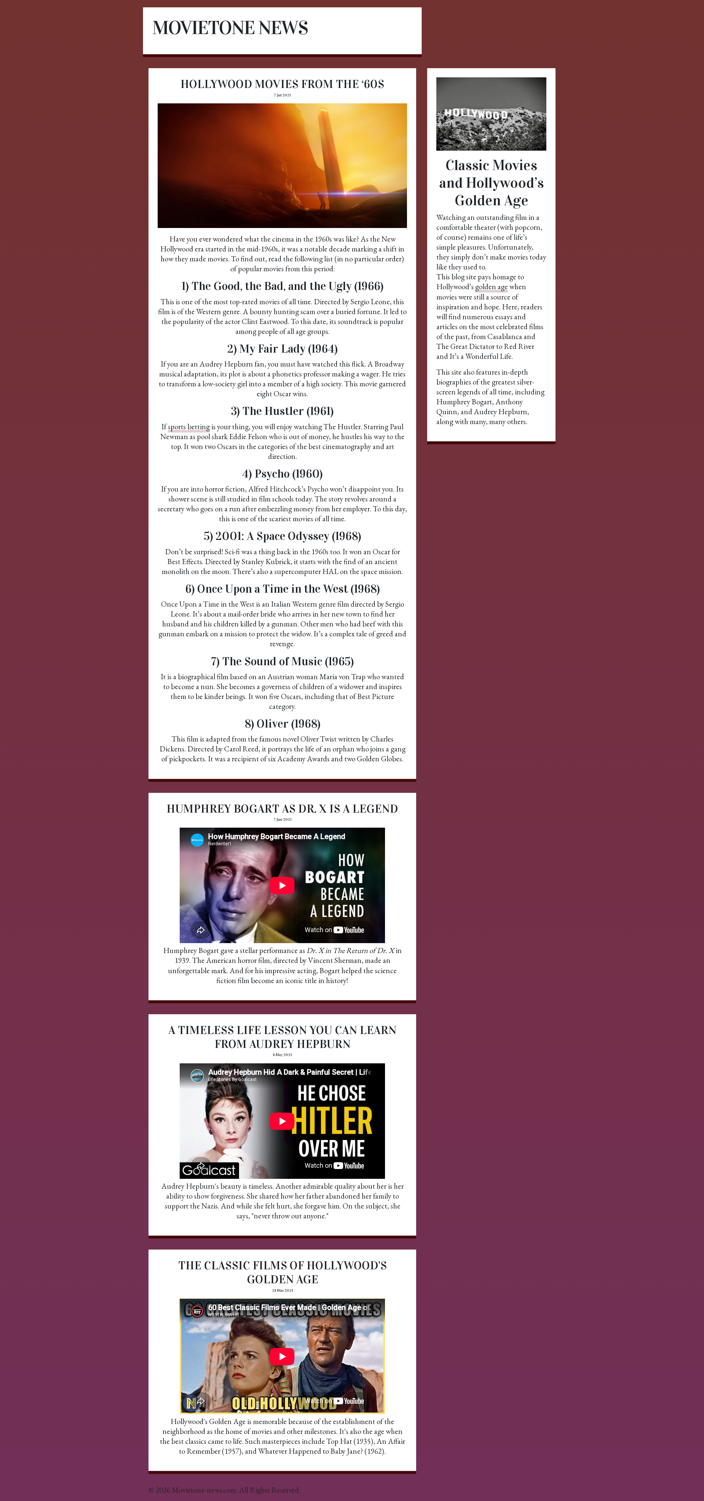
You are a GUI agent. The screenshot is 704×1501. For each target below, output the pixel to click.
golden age (491, 286)
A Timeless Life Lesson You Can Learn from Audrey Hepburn (282, 1037)
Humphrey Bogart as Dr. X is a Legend (282, 809)
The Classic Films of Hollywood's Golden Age (282, 1272)
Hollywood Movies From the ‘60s (282, 84)
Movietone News (230, 27)
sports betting (189, 426)
